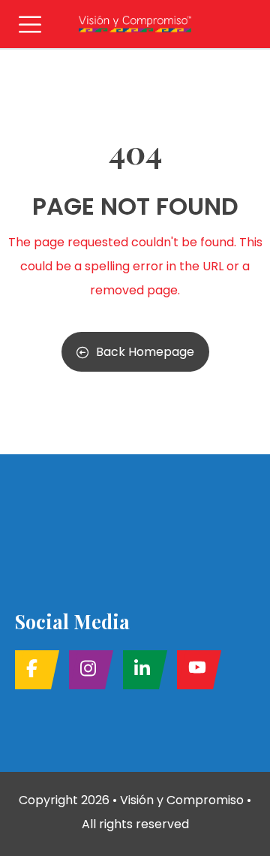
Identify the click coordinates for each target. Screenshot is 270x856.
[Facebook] (32, 669)
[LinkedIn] (140, 669)
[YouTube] (194, 669)
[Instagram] (86, 669)
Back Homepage (145, 351)
